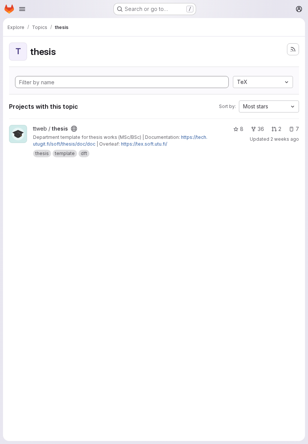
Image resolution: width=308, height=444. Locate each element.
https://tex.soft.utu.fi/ (144, 144)
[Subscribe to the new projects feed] (293, 49)
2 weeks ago (284, 139)
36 (261, 129)
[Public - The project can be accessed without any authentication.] (74, 129)
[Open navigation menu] (22, 9)
